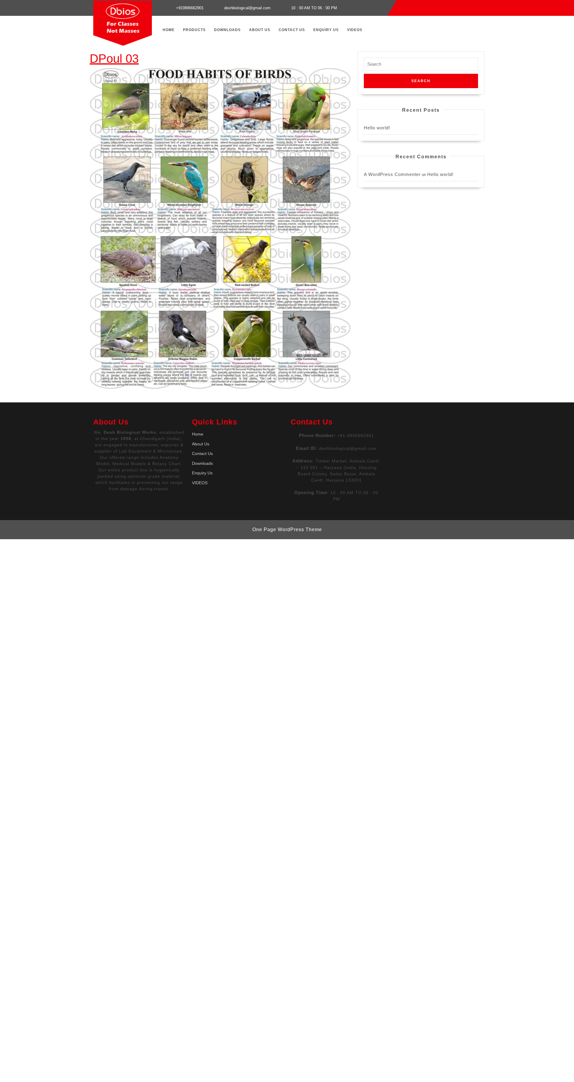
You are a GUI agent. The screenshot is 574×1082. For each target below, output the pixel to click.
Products (194, 30)
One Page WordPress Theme (287, 529)
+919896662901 (190, 8)
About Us (259, 30)
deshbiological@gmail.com (247, 8)
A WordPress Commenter (392, 174)
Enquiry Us (326, 30)
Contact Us (292, 30)
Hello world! (377, 127)
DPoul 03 (114, 58)
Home (169, 30)
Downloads (227, 30)
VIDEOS (354, 30)
